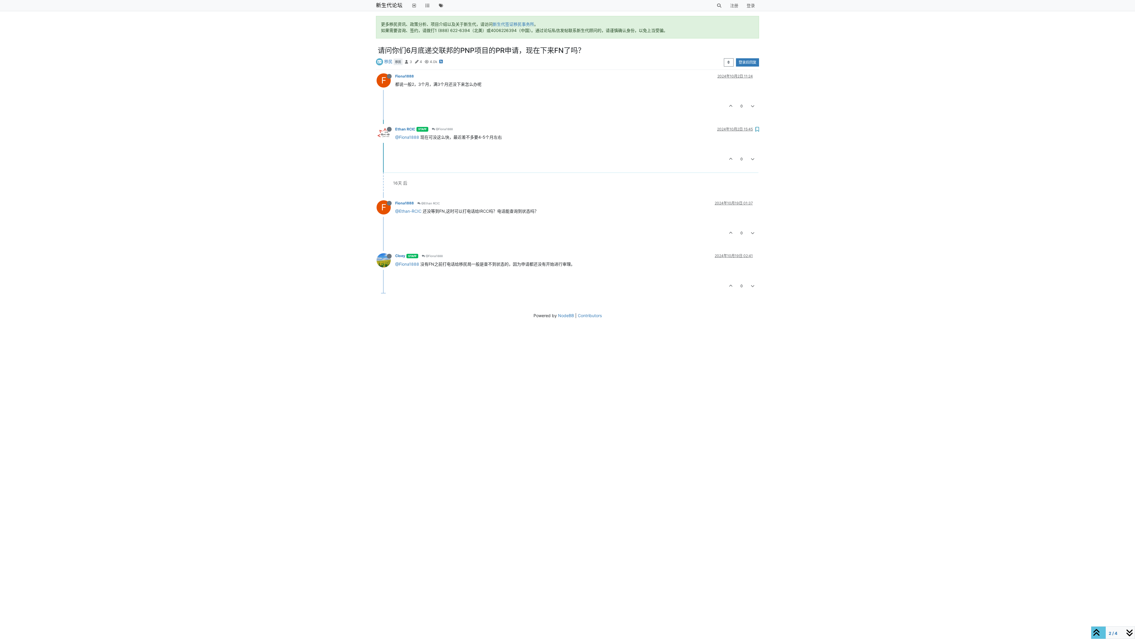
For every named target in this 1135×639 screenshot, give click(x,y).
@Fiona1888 (444, 129)
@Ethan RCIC (430, 203)
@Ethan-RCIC (408, 211)
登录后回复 (747, 62)
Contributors (590, 315)
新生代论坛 (389, 5)
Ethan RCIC (405, 129)
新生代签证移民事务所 (513, 24)
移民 (388, 61)
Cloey (400, 256)
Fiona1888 (404, 76)
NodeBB (566, 315)
